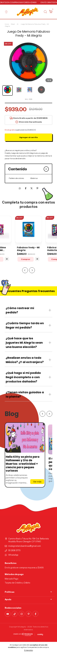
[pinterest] (28, 614)
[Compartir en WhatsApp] (20, 188)
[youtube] (7, 614)
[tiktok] (14, 614)
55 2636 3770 (14, 550)
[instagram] (21, 614)
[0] (50, 12)
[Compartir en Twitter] (31, 188)
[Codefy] (40, 634)
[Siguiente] (49, 414)
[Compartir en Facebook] (26, 188)
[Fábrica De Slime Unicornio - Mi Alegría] (7, 259)
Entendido (28, 650)
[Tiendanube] (23, 635)
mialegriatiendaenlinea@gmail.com (24, 546)
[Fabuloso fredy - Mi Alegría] (37, 259)
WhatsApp (13, 555)
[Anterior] (42, 414)
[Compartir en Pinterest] (37, 188)
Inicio (7, 24)
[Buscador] (45, 12)
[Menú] (7, 12)
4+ (18, 24)
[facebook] (35, 614)
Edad (13, 24)
